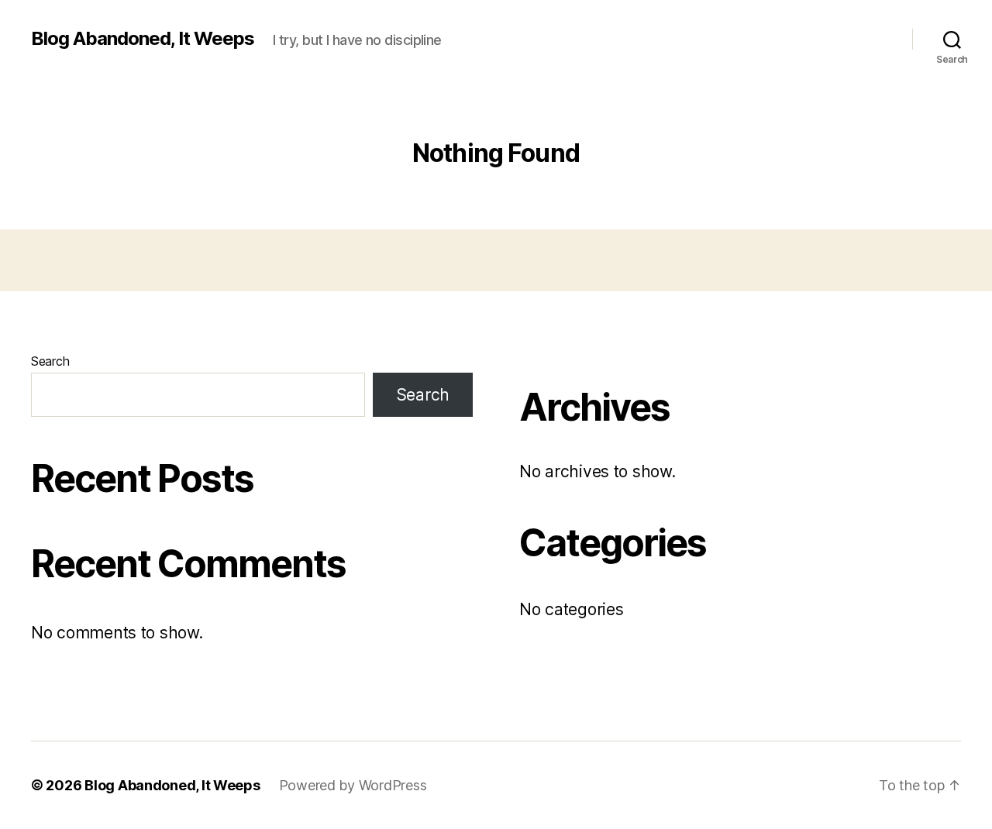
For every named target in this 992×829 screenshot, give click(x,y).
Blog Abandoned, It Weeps (142, 38)
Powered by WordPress (353, 785)
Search (50, 361)
